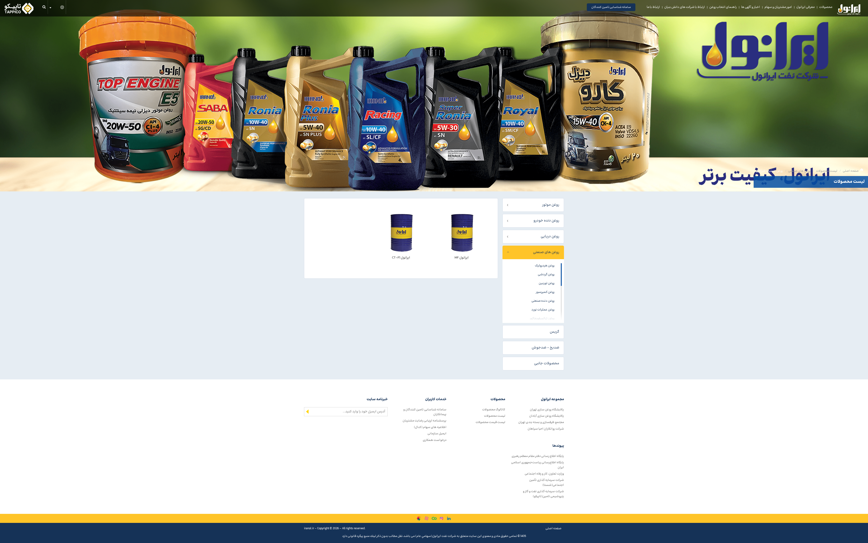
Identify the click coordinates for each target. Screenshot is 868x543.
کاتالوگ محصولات (493, 409)
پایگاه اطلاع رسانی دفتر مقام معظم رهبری (538, 456)
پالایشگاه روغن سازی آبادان (546, 416)
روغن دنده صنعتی (542, 301)
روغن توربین (546, 283)
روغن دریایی (550, 236)
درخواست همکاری (434, 440)
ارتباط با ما (653, 7)
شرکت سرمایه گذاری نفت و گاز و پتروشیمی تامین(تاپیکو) (543, 493)
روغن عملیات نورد (542, 309)
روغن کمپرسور (545, 292)
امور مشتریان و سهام (778, 7)
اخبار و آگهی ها (750, 7)
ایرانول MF (462, 257)
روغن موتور (550, 205)
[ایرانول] (849, 10)
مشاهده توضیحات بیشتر (461, 265)
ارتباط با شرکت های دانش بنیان (684, 7)
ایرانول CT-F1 (401, 257)
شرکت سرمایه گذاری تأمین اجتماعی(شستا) (546, 482)
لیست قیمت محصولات (490, 422)
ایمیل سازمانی (436, 433)
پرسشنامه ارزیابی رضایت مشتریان (424, 420)
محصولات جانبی (546, 363)
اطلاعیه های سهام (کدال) (430, 427)
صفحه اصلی (851, 171)
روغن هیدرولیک (544, 265)
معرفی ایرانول (805, 7)
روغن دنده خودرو (546, 220)
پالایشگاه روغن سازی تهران (547, 409)
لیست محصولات (826, 171)
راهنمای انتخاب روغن (723, 7)
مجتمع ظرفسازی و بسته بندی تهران (541, 422)
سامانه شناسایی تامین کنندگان (611, 7)
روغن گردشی (546, 274)
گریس (554, 332)
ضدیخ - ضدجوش (545, 347)
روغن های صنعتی (799, 171)
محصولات (825, 7)
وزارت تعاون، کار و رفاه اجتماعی (544, 473)
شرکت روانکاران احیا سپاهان (546, 428)
